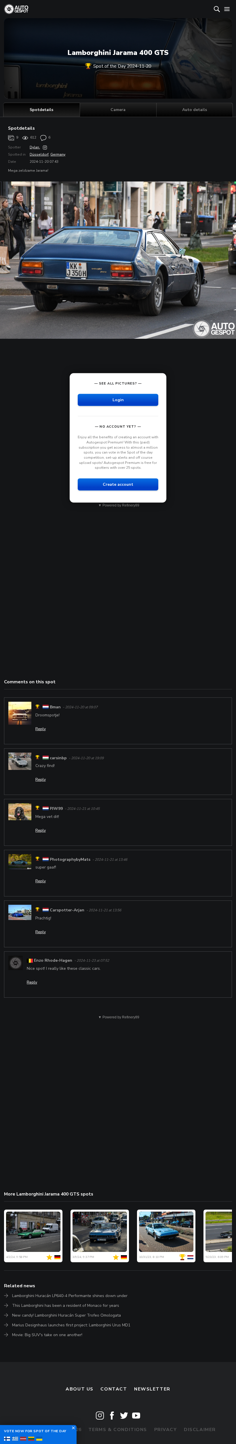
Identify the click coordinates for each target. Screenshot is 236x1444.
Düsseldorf (39, 154)
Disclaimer (200, 1429)
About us (80, 1389)
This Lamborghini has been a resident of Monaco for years (65, 1305)
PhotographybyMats (70, 859)
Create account (118, 484)
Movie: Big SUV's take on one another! (47, 1335)
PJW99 (56, 808)
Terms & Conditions (117, 1429)
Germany (57, 154)
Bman (55, 707)
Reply (40, 729)
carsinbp (58, 758)
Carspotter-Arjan (67, 910)
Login (118, 399)
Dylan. (35, 147)
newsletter (152, 1389)
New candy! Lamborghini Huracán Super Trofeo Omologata (66, 1315)
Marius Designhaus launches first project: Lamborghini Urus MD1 (71, 1325)
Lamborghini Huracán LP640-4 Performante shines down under (69, 1295)
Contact (113, 1389)
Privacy (165, 1429)
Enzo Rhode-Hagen (53, 960)
